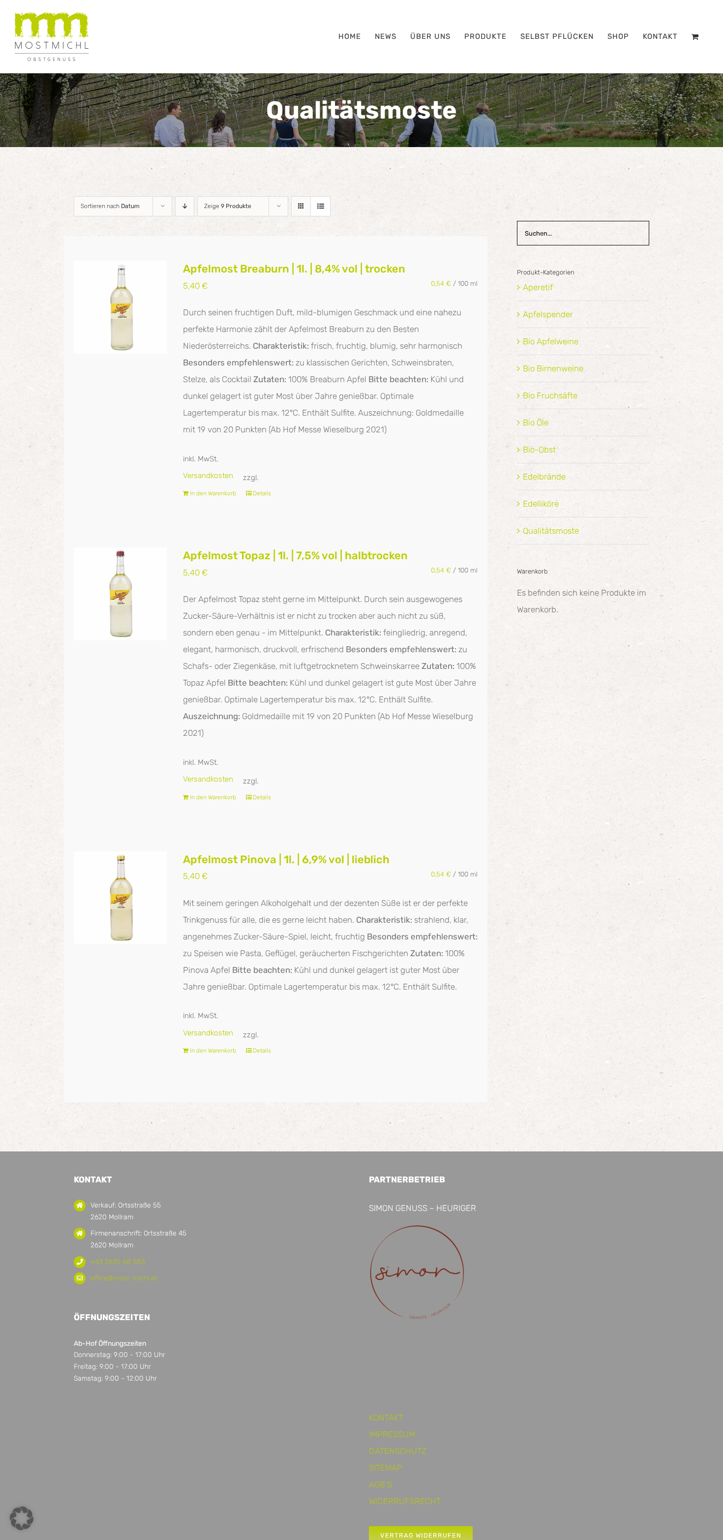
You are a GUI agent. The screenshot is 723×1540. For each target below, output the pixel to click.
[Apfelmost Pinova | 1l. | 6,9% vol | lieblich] (120, 897)
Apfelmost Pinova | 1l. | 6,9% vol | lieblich (286, 859)
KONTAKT (386, 1417)
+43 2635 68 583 (117, 1262)
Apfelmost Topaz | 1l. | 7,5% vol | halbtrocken (295, 555)
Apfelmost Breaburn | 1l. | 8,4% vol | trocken (294, 268)
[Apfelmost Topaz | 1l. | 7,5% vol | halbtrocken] (120, 593)
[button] (21, 1518)
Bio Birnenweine (553, 368)
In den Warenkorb (213, 493)
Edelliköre (541, 504)
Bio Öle (535, 422)
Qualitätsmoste (551, 531)
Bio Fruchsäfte (550, 395)
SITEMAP (385, 1468)
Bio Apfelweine (550, 341)
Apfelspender (548, 314)
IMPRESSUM (392, 1434)
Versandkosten (208, 475)
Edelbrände (544, 477)
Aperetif (538, 287)
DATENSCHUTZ (397, 1451)
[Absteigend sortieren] (184, 206)
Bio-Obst (539, 449)
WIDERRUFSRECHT (405, 1501)
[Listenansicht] (320, 206)
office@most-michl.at (123, 1278)
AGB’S (380, 1484)
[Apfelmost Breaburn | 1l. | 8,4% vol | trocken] (120, 307)
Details (262, 493)
